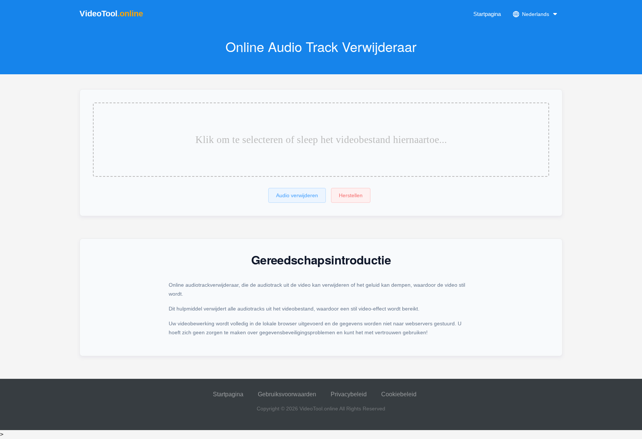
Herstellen (351, 195)
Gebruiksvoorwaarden (287, 394)
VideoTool (111, 13)
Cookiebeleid (398, 394)
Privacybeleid (349, 394)
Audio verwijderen (297, 195)
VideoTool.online (318, 409)
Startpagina (487, 14)
